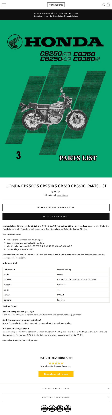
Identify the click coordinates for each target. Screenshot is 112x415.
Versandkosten (62, 195)
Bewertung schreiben (56, 374)
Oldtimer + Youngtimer (56, 397)
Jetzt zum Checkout (56, 216)
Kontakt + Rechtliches (56, 388)
